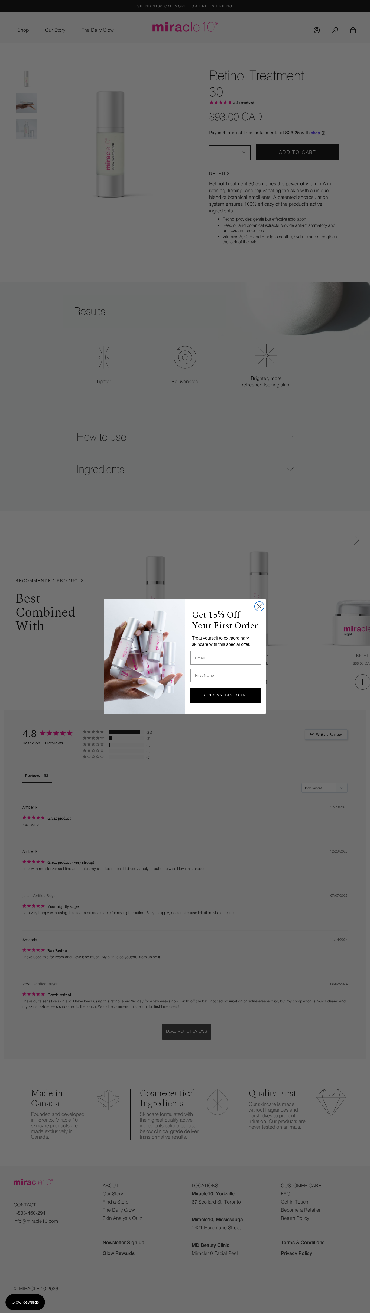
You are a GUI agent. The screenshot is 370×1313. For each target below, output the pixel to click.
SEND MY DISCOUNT (225, 695)
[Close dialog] (259, 606)
